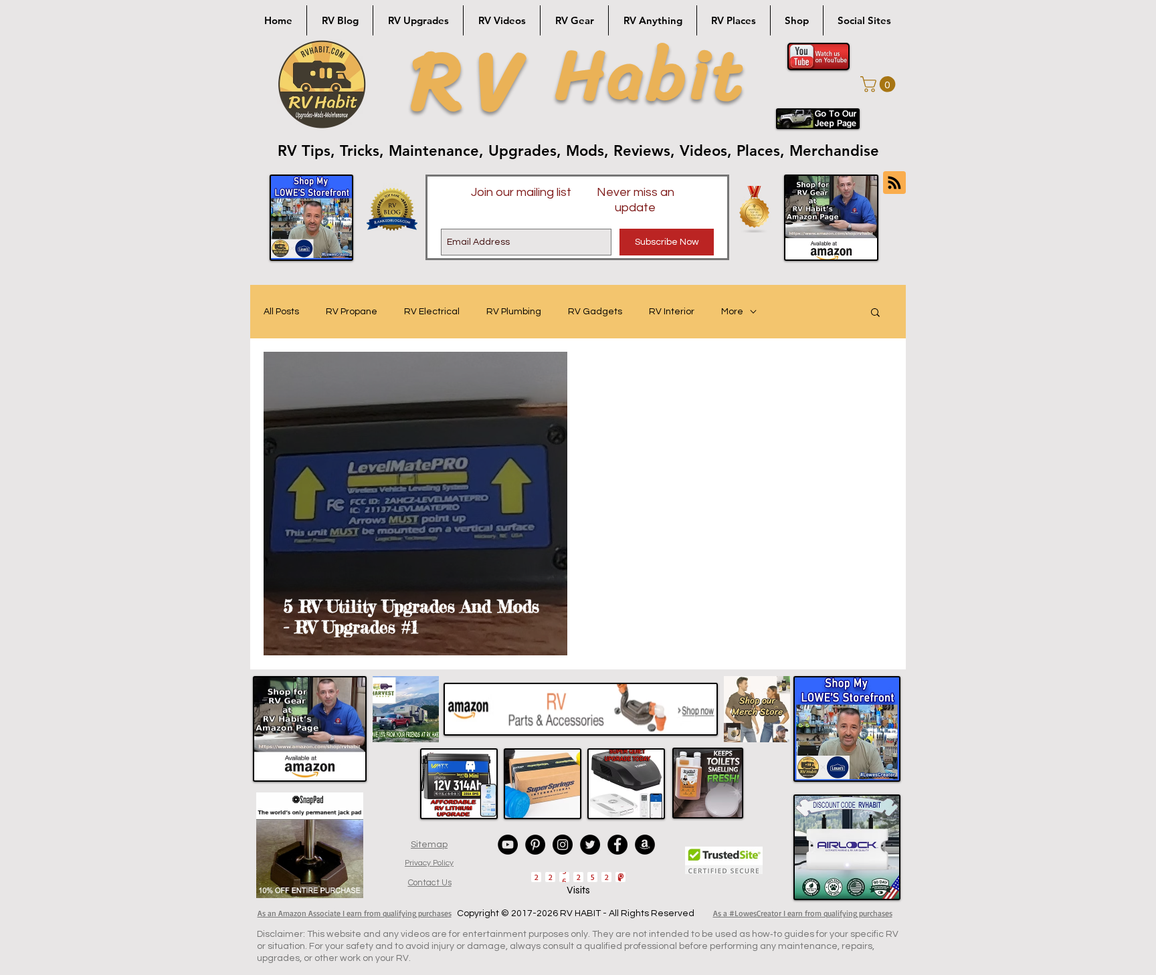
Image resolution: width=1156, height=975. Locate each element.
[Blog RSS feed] (894, 183)
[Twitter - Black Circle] (590, 845)
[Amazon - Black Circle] (645, 845)
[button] (879, 84)
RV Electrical (432, 311)
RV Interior (671, 311)
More (732, 311)
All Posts (281, 311)
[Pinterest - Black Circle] (535, 845)
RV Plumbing (513, 311)
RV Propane (351, 311)
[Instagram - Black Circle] (563, 845)
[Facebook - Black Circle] (617, 845)
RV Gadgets (595, 311)
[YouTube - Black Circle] (508, 845)
